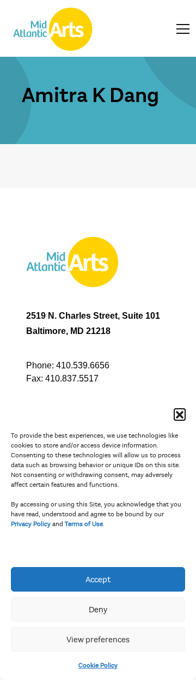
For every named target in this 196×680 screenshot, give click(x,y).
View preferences (98, 640)
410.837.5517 (72, 378)
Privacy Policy (31, 524)
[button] (179, 414)
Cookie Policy (98, 665)
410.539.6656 (82, 365)
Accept (98, 579)
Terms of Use (84, 524)
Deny (98, 610)
